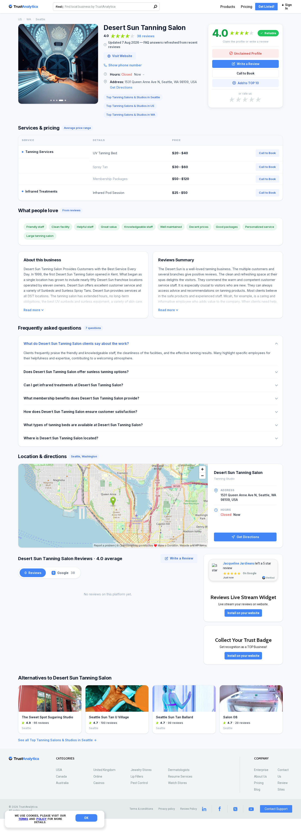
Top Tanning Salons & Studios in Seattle (133, 97)
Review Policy (188, 808)
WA (28, 19)
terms (23, 819)
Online (97, 776)
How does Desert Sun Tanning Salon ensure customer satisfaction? (80, 412)
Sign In (288, 6)
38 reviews (145, 36)
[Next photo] (92, 64)
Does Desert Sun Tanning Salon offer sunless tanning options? (76, 372)
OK (86, 818)
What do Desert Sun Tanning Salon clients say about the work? (76, 344)
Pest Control (139, 783)
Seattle (40, 19)
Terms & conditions (141, 808)
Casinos (98, 783)
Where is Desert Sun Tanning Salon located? (61, 438)
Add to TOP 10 (248, 83)
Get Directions (121, 87)
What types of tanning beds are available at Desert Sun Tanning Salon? (83, 425)
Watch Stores (177, 783)
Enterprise (261, 770)
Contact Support (276, 809)
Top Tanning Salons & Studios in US (130, 106)
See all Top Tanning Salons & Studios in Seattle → (57, 740)
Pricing (246, 7)
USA (59, 770)
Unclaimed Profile (248, 53)
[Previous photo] (24, 64)
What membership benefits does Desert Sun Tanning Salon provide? (81, 398)
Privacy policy (166, 808)
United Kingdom (104, 770)
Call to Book (246, 73)
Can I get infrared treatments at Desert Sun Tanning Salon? (73, 385)
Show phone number (125, 65)
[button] (153, 74)
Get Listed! (266, 6)
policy (41, 819)
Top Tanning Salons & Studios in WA (130, 114)
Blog (257, 789)
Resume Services (180, 776)
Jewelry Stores (141, 770)
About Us (260, 776)
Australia (62, 783)
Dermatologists (179, 770)
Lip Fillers (137, 776)
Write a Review (248, 63)
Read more (32, 310)
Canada (61, 776)
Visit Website (122, 56)
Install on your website (243, 613)
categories (65, 758)
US (20, 19)
